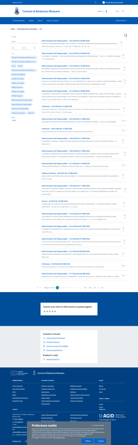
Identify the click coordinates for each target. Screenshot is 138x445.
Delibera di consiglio (18, 83)
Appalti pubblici (45, 398)
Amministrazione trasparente (79, 415)
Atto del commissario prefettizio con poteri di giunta (24, 62)
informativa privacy (59, 437)
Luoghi (101, 404)
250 (90, 288)
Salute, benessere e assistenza (50, 401)
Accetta (102, 441)
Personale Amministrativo (20, 398)
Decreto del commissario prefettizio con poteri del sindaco (24, 70)
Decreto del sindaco (18, 79)
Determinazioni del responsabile (21, 104)
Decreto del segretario (18, 74)
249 (85, 288)
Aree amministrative (18, 389)
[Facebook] (105, 11)
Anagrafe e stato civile (47, 389)
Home (13, 29)
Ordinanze (31, 113)
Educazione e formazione (48, 395)
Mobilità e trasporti (75, 386)
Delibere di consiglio (18, 91)
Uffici (13, 117)
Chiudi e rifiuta (100, 425)
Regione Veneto (17, 2)
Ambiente (73, 392)
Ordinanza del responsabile (20, 109)
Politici (14, 395)
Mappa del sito (16, 441)
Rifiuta (89, 441)
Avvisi (13, 66)
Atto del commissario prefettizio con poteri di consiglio (24, 57)
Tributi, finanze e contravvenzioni (80, 395)
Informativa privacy (76, 418)
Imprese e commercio (76, 401)
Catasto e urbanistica (47, 386)
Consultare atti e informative (27, 29)
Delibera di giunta (17, 87)
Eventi (101, 407)
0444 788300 (19, 419)
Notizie (101, 386)
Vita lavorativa (45, 404)
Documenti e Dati (17, 401)
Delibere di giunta (17, 96)
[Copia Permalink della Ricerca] (125, 35)
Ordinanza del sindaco (18, 113)
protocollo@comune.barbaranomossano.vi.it (25, 427)
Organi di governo (17, 386)
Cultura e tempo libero (76, 398)
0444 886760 (19, 422)
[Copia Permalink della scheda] (121, 42)
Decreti (20, 66)
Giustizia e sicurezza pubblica (78, 389)
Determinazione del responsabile (22, 100)
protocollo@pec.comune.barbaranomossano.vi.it (26, 432)
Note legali (73, 421)
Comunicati (102, 389)
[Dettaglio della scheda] (121, 45)
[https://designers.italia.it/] (112, 416)
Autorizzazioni (45, 392)
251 (95, 288)
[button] (37, 287)
